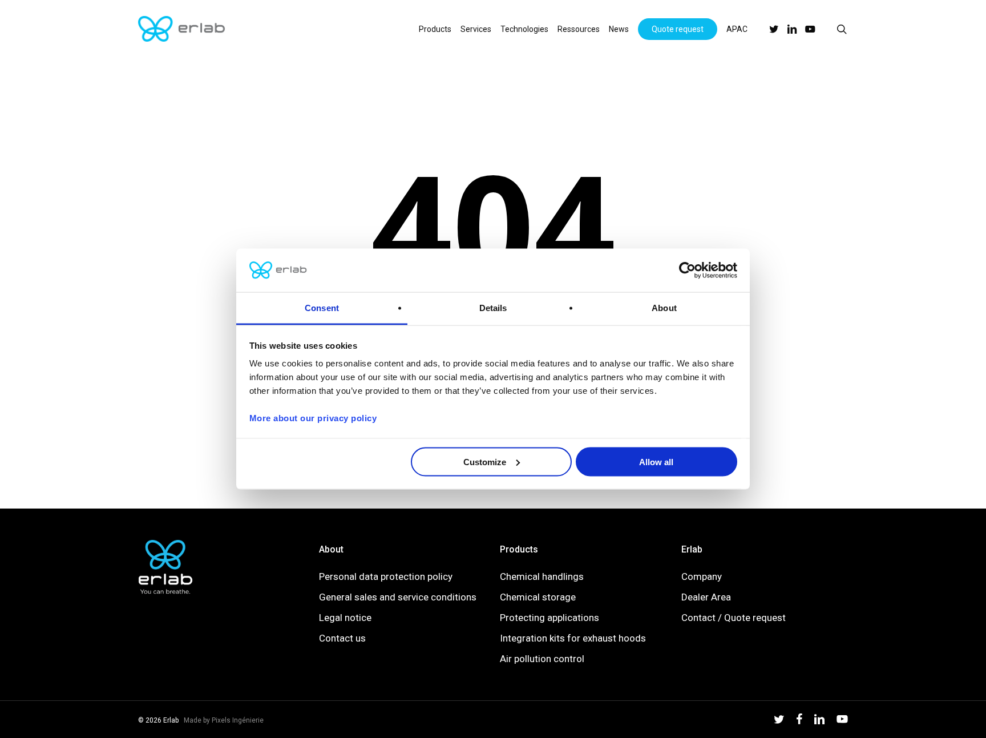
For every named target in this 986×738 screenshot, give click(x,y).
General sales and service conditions (397, 597)
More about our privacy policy (313, 418)
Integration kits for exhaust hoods (573, 638)
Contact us (342, 638)
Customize (484, 461)
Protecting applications (549, 617)
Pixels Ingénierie (238, 720)
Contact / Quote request (733, 617)
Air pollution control (542, 658)
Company (701, 576)
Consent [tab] (322, 308)
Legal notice (345, 617)
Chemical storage (538, 597)
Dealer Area (706, 597)
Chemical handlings (542, 576)
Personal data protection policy (385, 576)
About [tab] (664, 308)
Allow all (656, 461)
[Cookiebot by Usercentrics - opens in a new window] (687, 270)
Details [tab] (493, 308)
